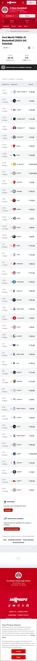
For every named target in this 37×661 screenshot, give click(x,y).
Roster (13, 26)
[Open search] (23, 2)
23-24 (5, 48)
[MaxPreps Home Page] (7, 31)
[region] (18, 640)
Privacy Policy (23, 615)
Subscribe (12, 615)
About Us (12, 612)
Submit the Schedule (11, 529)
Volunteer (8, 510)
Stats (20, 26)
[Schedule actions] (33, 47)
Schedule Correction (14, 540)
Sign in (31, 3)
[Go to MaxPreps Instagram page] (18, 605)
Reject (19, 657)
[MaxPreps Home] (11, 2)
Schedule (6, 26)
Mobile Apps (23, 612)
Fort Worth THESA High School (18, 581)
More (26, 26)
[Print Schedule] (29, 47)
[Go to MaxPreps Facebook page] (27, 605)
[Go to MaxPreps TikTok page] (9, 605)
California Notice (24, 618)
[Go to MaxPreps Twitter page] (23, 605)
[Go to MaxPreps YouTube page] (14, 605)
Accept (18, 651)
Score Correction (28, 540)
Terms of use (11, 618)
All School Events (18, 542)
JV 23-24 (9, 16)
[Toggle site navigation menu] (2, 2)
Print (4, 540)
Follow (27, 16)
